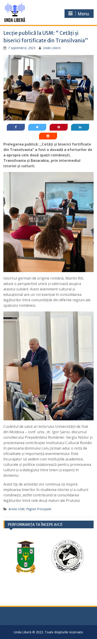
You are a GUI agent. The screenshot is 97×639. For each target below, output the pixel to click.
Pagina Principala (38, 509)
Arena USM (16, 509)
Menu (83, 13)
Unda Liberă (51, 48)
